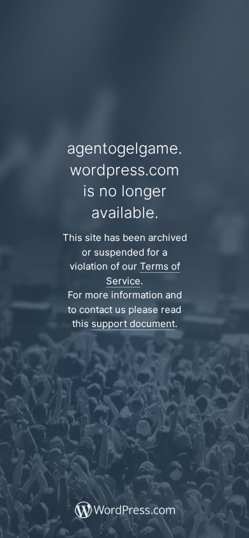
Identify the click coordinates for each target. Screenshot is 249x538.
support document (133, 323)
